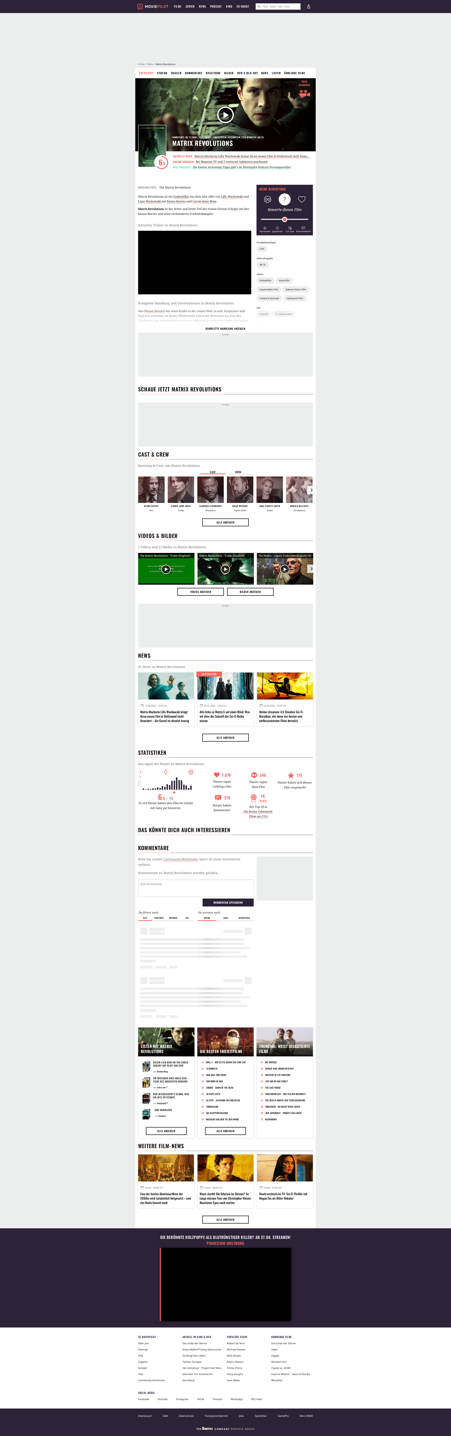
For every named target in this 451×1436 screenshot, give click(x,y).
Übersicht (146, 73)
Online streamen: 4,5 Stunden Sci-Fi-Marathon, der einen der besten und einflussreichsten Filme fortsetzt (281, 716)
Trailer (176, 73)
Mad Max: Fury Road (216, 1075)
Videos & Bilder (158, 536)
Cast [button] (213, 472)
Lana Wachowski (149, 201)
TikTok (200, 1399)
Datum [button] (207, 917)
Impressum (145, 1416)
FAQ (140, 1355)
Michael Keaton (236, 1349)
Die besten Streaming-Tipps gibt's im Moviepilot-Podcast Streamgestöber (242, 167)
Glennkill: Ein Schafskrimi (197, 1374)
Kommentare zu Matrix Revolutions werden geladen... (179, 873)
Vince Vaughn (235, 1374)
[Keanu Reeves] (151, 489)
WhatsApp (237, 1399)
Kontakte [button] (159, 917)
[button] (265, 229)
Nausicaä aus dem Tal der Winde (222, 1119)
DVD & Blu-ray (247, 73)
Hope (274, 1349)
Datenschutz (186, 1416)
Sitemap (143, 1349)
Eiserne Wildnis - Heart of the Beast (292, 1374)
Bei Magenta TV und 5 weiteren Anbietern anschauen (232, 162)
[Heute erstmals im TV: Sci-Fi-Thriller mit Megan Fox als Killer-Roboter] (285, 1168)
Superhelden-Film (269, 289)
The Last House (273, 1087)
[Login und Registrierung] (308, 6)
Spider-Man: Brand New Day (279, 1068)
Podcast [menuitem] (216, 6)
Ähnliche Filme (294, 73)
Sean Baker (233, 1380)
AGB (165, 1416)
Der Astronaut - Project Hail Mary (283, 1113)
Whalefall (276, 1380)
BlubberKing (162, 1071)
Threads (217, 1399)
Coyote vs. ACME (281, 1368)
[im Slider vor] (311, 490)
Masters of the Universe (278, 1075)
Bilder (229, 73)
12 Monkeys (212, 1068)
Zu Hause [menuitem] (243, 6)
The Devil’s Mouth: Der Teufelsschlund (285, 1100)
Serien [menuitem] (190, 6)
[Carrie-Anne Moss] (181, 489)
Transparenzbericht (216, 1416)
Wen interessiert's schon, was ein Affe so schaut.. (171, 1095)
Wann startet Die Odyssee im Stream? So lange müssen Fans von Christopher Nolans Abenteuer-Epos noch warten (225, 1198)
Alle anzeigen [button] (225, 522)
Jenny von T (162, 1087)
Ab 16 (262, 264)
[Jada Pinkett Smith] (270, 489)
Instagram (182, 1399)
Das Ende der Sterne (195, 1343)
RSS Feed (256, 1399)
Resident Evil (278, 1361)
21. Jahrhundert (283, 314)
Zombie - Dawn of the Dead (219, 1087)
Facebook (143, 1399)
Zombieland (212, 1106)
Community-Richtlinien (180, 859)
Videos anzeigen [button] (200, 592)
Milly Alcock (234, 1355)
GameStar (261, 1416)
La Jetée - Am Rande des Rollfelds (223, 1100)
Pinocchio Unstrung (226, 1243)
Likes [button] (225, 917)
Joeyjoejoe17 (162, 1103)
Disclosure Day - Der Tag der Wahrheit (285, 1094)
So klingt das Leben (194, 1355)
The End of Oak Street (276, 1081)
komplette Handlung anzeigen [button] (225, 328)
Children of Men (214, 1081)
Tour (140, 1374)
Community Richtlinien (151, 1380)
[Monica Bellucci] (299, 489)
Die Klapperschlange (217, 1113)
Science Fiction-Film (296, 289)
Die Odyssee (271, 1062)
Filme (150, 64)
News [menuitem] (202, 6)
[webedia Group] (225, 1429)
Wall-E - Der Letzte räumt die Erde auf (226, 1062)
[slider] (284, 219)
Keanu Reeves (176, 201)
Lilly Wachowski (232, 197)
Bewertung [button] (244, 917)
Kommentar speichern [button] (228, 902)
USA (262, 248)
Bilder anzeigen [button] (250, 592)
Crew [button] (238, 472)
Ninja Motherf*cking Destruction (202, 1349)
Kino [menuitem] (229, 6)
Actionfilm (284, 280)
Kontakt (142, 1368)
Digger (275, 1355)
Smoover (162, 1115)
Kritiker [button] (173, 917)
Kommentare (193, 73)
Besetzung (213, 73)
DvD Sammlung (163, 1110)
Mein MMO (306, 1416)
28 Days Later (213, 1094)
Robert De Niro (236, 1343)
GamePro (283, 1416)
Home (141, 64)
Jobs (241, 1416)
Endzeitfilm (265, 280)
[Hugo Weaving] (240, 489)
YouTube (162, 1399)
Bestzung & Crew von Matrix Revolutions (169, 465)
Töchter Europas (192, 1361)
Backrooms (271, 1119)
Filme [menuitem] (177, 6)
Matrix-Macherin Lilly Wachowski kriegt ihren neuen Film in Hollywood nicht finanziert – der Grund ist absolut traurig (274, 156)
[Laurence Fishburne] (210, 489)
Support (143, 1361)
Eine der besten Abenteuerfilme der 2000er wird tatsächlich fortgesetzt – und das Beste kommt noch (165, 1198)
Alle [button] (145, 917)
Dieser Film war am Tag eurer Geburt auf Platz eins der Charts (170, 1065)
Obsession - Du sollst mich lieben (282, 1106)
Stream (162, 73)
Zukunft (264, 314)
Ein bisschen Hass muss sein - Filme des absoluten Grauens (170, 1079)
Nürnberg (188, 1380)
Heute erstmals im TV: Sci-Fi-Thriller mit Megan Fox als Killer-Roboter (283, 1196)
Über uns (143, 1343)
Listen (276, 73)
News (264, 73)
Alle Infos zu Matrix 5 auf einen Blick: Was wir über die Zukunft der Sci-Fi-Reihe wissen (225, 716)
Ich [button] (187, 917)
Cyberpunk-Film (294, 298)
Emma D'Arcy (234, 1368)
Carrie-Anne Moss (204, 201)
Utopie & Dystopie (269, 298)
